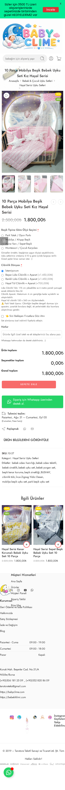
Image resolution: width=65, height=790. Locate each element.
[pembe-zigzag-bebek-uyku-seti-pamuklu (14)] (32, 132)
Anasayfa (14, 81)
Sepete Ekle (28, 384)
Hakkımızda (6, 613)
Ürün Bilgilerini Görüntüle (26, 440)
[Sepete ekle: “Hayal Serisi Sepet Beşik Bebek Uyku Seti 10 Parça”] (58, 544)
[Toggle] (9, 772)
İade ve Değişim (9, 625)
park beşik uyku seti (38, 481)
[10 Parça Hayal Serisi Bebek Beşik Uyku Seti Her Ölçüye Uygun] (60, 202)
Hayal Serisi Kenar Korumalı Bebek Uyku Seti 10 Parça (15, 552)
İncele (50, 9)
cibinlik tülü (8, 477)
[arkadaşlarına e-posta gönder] (32, 428)
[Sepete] (58, 58)
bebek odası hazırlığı (23, 463)
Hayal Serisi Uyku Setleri (33, 85)
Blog (2, 631)
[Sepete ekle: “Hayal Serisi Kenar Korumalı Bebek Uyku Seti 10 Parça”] (26, 544)
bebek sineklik (9, 467)
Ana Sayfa (16, 581)
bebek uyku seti (26, 467)
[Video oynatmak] (6, 95)
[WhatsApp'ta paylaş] (24, 428)
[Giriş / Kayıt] (51, 58)
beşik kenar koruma (12, 472)
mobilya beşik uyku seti (14, 481)
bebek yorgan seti (45, 467)
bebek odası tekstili (46, 463)
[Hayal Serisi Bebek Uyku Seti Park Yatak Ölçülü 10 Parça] (53, 202)
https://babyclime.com (12, 692)
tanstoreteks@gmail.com (13, 686)
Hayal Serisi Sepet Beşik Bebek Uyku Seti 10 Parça (48, 552)
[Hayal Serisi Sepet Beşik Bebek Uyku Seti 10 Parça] (48, 525)
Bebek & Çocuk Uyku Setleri (37, 81)
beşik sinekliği (32, 472)
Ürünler (15, 587)
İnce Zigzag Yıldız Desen (29, 477)
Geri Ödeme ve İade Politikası (16, 607)
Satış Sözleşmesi (9, 619)
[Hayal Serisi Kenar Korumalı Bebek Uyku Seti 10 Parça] (17, 525)
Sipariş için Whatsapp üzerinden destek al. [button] (32, 402)
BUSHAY (45, 472)
